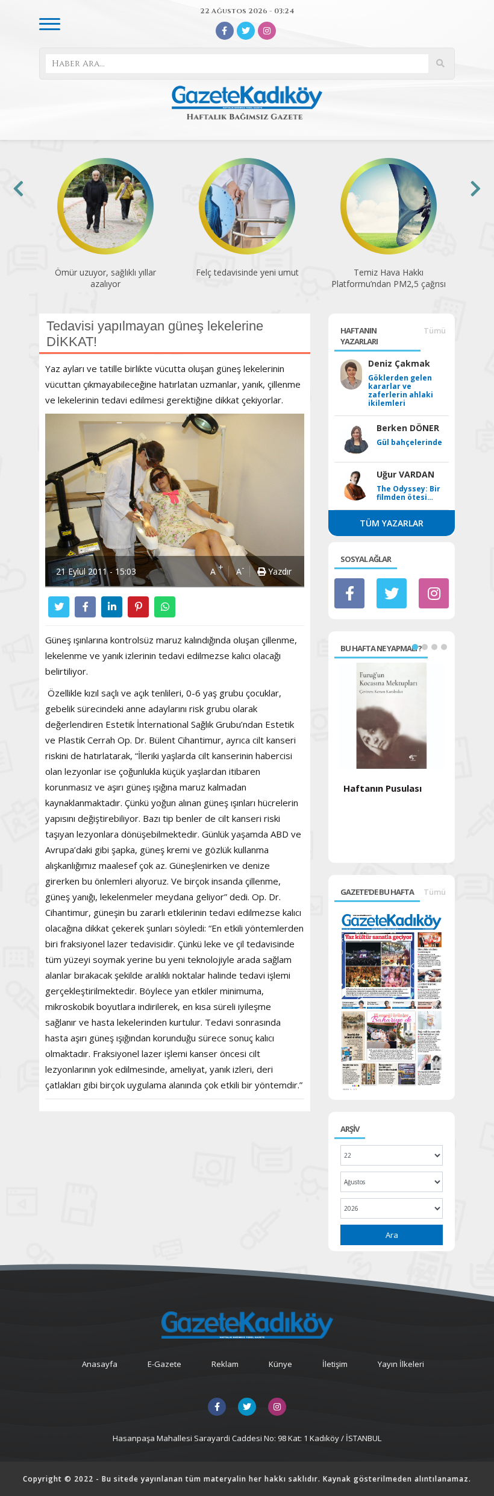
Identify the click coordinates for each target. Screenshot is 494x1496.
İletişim (335, 1364)
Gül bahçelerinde (409, 442)
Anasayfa (99, 1364)
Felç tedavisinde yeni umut (247, 272)
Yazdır (279, 571)
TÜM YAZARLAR (392, 523)
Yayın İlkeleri (401, 1364)
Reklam (225, 1364)
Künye (280, 1364)
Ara (392, 1234)
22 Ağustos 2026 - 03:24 (247, 11)
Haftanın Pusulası (382, 788)
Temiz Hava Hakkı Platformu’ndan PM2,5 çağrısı (388, 278)
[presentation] (18, 188)
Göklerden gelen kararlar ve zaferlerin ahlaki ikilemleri (400, 391)
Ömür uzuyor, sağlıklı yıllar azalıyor (105, 278)
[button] (415, 647)
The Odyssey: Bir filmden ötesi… (408, 493)
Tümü (435, 330)
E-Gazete (164, 1364)
